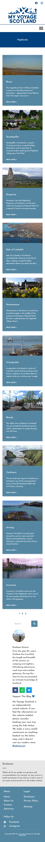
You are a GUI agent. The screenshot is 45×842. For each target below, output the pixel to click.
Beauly (9, 417)
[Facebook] (36, 3)
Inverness (11, 585)
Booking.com (18, 746)
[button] (15, 690)
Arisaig (10, 527)
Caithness (11, 472)
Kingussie (11, 194)
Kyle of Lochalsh (14, 250)
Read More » (11, 102)
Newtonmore (13, 305)
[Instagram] (41, 3)
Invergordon (12, 362)
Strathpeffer (12, 137)
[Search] (34, 624)
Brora (9, 82)
